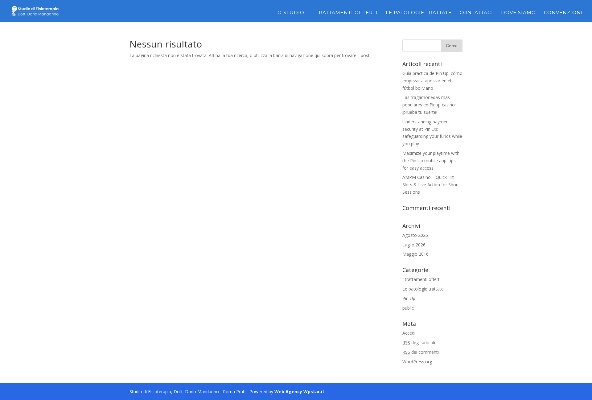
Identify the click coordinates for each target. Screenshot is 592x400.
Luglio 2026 (414, 245)
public (408, 308)
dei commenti (420, 352)
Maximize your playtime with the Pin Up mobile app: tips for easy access (430, 160)
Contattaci (476, 12)
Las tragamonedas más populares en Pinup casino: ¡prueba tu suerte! (429, 104)
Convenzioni (563, 12)
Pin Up (408, 298)
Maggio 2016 (415, 254)
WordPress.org (417, 362)
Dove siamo (518, 12)
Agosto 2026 (415, 235)
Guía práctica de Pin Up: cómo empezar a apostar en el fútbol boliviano (432, 80)
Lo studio (289, 12)
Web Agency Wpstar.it (299, 391)
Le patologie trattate (419, 12)
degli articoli (418, 342)
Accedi (408, 333)
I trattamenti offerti (345, 12)
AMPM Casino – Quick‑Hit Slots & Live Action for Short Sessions (430, 184)
